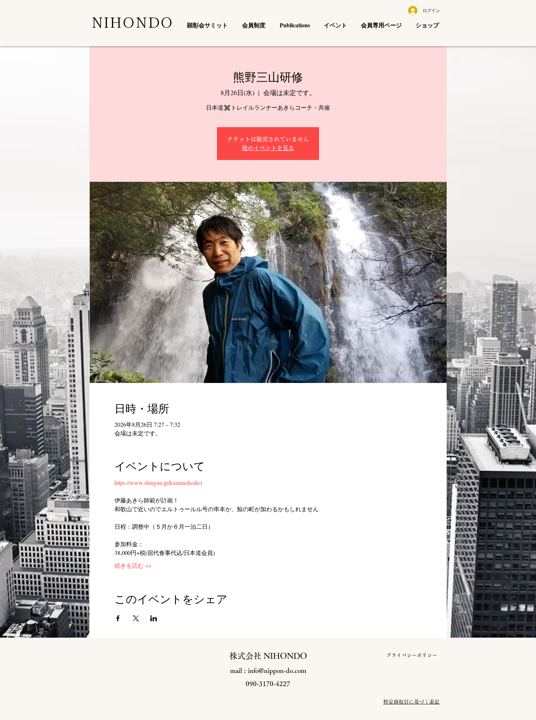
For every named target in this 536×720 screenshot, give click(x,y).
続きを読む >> (133, 565)
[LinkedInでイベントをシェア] (153, 618)
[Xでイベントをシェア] (135, 618)
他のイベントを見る (268, 148)
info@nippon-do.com (277, 670)
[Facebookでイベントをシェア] (117, 618)
